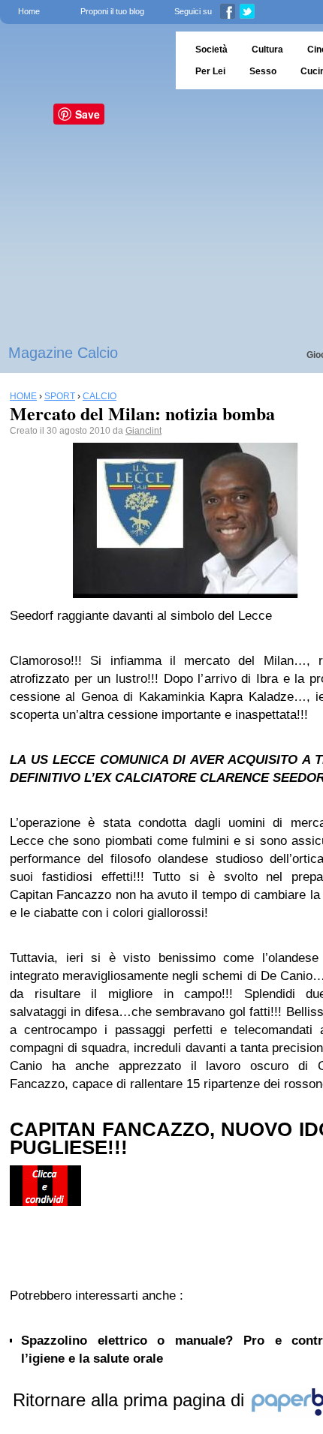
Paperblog (83, 60)
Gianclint (143, 430)
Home (29, 11)
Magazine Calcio (63, 352)
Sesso (262, 71)
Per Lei (210, 71)
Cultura (267, 49)
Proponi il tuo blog (112, 11)
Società (211, 49)
